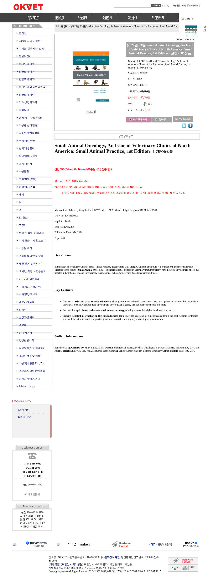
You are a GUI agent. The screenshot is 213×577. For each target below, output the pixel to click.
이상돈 (113, 564)
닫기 (205, 28)
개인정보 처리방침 (72, 564)
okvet (65, 571)
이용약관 (54, 564)
